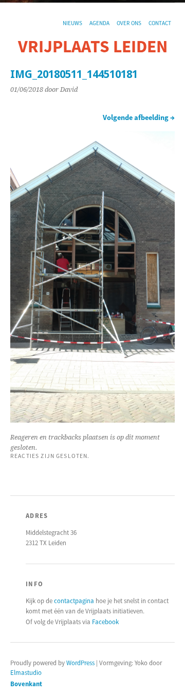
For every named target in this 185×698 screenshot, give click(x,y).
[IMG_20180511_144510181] (92, 419)
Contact (160, 23)
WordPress (80, 663)
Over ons (129, 23)
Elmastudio (26, 672)
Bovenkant (26, 684)
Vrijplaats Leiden (93, 46)
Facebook (105, 621)
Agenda (99, 23)
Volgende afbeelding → (139, 117)
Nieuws (72, 23)
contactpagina (74, 600)
